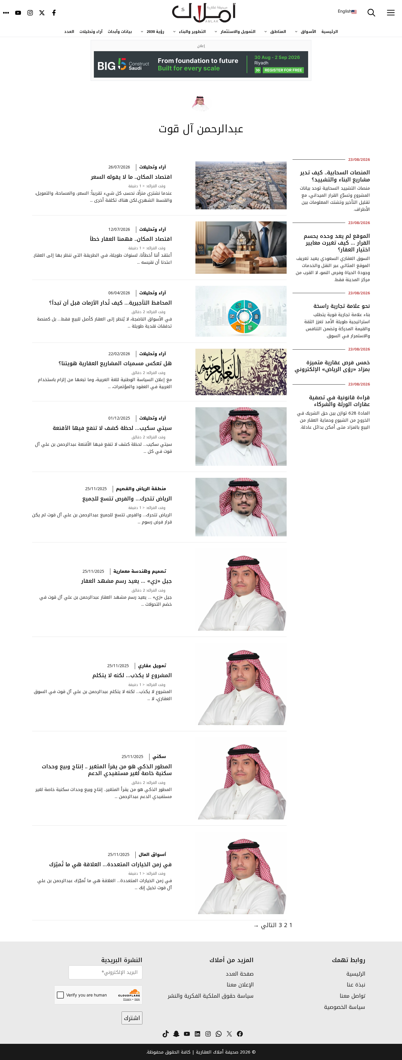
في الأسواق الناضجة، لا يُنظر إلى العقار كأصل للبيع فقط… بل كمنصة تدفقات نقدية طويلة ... (104, 319)
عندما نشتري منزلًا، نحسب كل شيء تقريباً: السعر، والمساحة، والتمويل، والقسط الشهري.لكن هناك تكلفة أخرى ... (103, 193)
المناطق (278, 31)
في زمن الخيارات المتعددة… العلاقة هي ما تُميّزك (110, 864)
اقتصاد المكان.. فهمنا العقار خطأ (131, 239)
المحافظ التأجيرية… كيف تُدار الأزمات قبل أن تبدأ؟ (110, 303)
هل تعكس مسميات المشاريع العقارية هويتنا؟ (115, 363)
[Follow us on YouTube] (18, 13)
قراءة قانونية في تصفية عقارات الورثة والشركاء (339, 401)
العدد (69, 31)
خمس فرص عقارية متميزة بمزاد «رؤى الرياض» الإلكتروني (332, 366)
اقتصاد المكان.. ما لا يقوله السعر (131, 177)
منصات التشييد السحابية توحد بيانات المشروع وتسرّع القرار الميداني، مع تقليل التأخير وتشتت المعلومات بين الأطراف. (335, 198)
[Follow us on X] (42, 13)
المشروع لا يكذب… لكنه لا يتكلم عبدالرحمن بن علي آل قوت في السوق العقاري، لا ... (103, 692)
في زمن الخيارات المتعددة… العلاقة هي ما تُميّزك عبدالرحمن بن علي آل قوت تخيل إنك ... (104, 881)
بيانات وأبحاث (120, 31)
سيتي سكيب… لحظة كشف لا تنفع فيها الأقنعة (112, 428)
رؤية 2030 (155, 31)
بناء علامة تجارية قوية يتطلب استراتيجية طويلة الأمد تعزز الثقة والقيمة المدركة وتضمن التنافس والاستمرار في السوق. (337, 325)
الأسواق (308, 31)
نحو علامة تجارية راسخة (341, 306)
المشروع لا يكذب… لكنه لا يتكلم (132, 675)
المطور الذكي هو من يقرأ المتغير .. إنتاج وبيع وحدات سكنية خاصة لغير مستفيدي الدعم (107, 770)
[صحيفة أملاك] (204, 13)
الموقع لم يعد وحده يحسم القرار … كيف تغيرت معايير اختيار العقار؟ (337, 243)
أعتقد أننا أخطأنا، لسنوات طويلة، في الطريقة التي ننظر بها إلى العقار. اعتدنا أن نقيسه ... (102, 255)
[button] (371, 13)
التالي (265, 925)
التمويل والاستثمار (237, 31)
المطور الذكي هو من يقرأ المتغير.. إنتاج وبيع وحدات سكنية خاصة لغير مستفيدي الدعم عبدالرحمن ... (103, 790)
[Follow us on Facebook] (54, 13)
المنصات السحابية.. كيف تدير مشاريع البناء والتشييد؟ (335, 176)
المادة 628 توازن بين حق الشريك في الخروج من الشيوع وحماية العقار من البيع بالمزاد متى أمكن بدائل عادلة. (333, 420)
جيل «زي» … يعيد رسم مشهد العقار (126, 581)
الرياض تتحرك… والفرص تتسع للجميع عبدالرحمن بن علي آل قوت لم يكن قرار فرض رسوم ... (102, 515)
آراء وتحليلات (90, 31)
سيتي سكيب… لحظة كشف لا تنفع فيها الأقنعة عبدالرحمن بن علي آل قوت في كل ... (103, 444)
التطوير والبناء (192, 31)
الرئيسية (329, 31)
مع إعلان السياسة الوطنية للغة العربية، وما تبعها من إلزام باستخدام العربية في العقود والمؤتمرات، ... (105, 380)
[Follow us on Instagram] (30, 13)
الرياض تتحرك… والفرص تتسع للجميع (127, 499)
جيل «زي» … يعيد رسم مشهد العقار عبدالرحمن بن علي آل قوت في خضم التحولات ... (105, 598)
